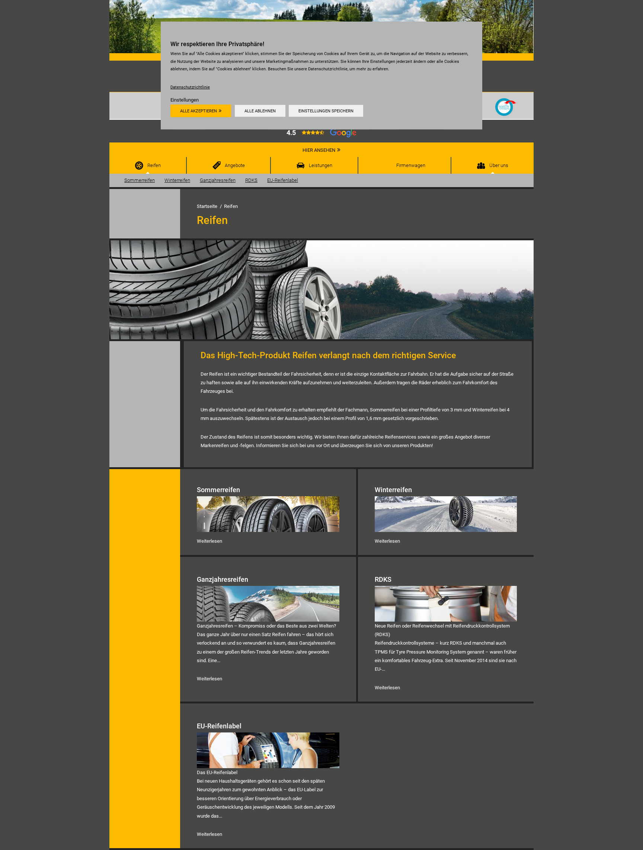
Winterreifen (177, 180)
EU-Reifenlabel (282, 180)
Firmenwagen (410, 165)
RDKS (251, 180)
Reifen (154, 165)
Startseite (207, 206)
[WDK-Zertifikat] (506, 106)
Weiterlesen (209, 541)
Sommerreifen (139, 180)
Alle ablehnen (260, 110)
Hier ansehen (319, 150)
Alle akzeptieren (198, 110)
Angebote (235, 165)
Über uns (498, 165)
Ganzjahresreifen (218, 180)
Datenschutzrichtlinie (190, 87)
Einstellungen (184, 100)
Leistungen (320, 165)
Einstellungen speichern (326, 110)
